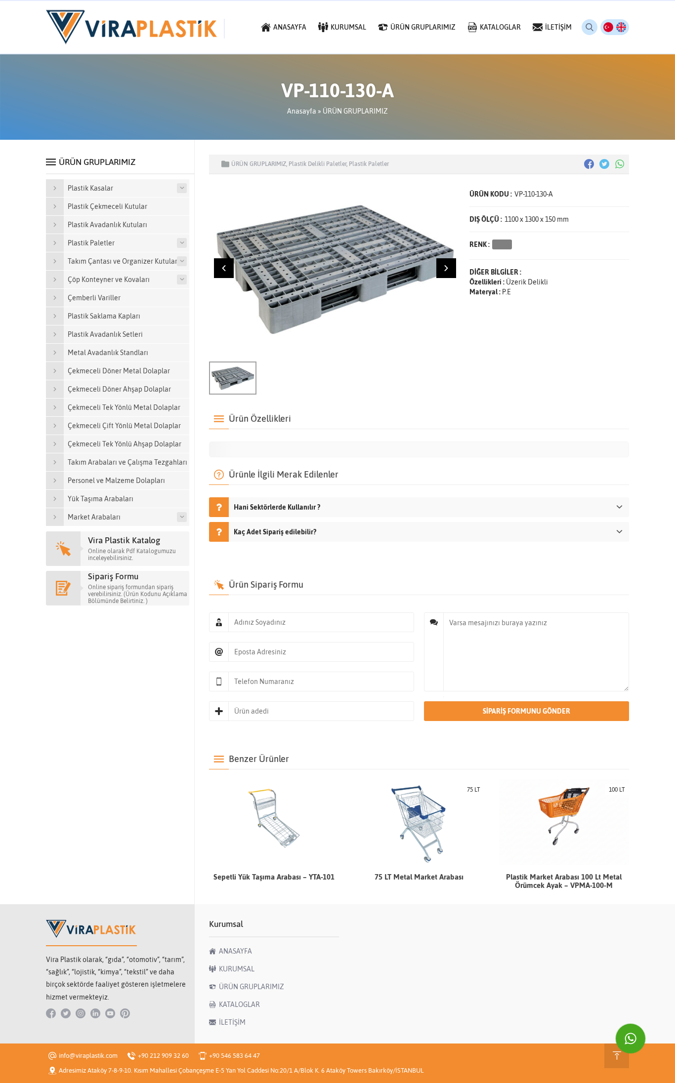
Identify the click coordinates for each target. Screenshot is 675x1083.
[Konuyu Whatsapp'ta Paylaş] (620, 164)
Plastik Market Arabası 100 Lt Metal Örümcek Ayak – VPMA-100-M (564, 881)
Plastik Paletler (369, 163)
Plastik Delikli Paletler (317, 163)
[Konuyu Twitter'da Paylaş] (604, 164)
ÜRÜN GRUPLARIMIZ (355, 111)
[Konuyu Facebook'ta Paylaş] (589, 164)
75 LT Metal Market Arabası (419, 877)
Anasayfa (301, 111)
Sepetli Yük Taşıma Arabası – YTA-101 (274, 877)
